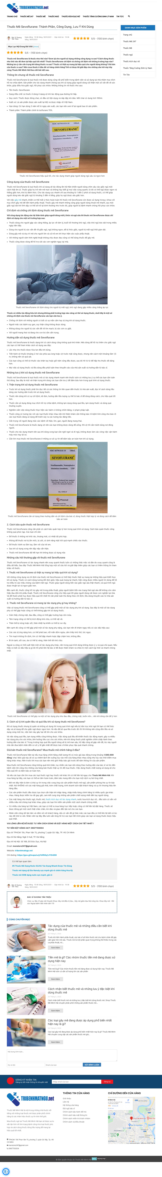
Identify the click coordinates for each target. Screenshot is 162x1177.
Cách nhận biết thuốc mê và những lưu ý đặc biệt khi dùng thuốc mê (81, 990)
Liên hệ (66, 1102)
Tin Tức (120, 16)
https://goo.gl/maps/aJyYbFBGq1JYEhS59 (37, 855)
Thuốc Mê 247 (26, 16)
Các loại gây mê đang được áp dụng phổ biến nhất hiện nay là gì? (80, 1022)
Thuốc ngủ (53, 16)
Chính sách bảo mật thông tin (75, 1115)
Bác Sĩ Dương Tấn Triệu (17, 38)
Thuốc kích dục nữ (71, 16)
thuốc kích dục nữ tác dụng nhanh (61, 799)
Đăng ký (107, 1082)
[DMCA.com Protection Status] (99, 1159)
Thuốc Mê (41, 16)
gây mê (18, 200)
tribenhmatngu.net (24, 850)
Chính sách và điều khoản (73, 1122)
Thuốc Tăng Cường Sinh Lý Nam (98, 16)
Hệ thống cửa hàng (71, 1105)
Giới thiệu (67, 1098)
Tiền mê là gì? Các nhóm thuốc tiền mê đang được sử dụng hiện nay (81, 959)
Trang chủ (12, 16)
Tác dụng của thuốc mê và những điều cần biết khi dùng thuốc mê (80, 927)
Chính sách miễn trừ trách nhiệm (76, 1118)
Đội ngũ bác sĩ (69, 1108)
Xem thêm (55, 947)
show (36, 47)
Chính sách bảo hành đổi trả (74, 1112)
